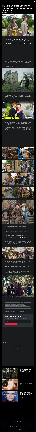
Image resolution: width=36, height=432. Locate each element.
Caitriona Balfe (27, 302)
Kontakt (11, 426)
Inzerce (16, 426)
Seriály (4, 15)
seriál (6, 302)
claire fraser (23, 305)
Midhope (18, 306)
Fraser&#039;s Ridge (25, 306)
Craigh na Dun (8, 306)
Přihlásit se (11, 324)
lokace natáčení (16, 305)
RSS (20, 426)
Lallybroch (14, 306)
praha (19, 302)
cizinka (10, 302)
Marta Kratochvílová (6, 12)
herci (22, 302)
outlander (14, 302)
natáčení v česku (8, 305)
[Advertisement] (18, 53)
